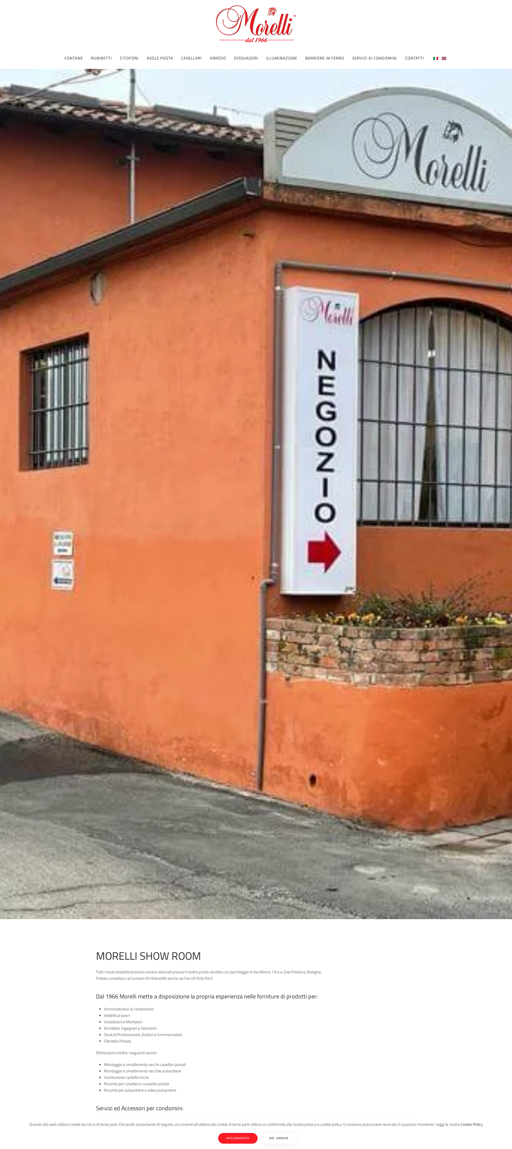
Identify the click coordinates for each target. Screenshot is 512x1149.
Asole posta (160, 58)
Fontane (74, 58)
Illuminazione (281, 58)
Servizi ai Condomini (374, 58)
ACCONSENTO (237, 1138)
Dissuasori (246, 58)
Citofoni (129, 58)
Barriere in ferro (324, 58)
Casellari (191, 58)
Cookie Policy (472, 1124)
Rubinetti (101, 58)
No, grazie (279, 1138)
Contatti (414, 58)
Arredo (218, 58)
